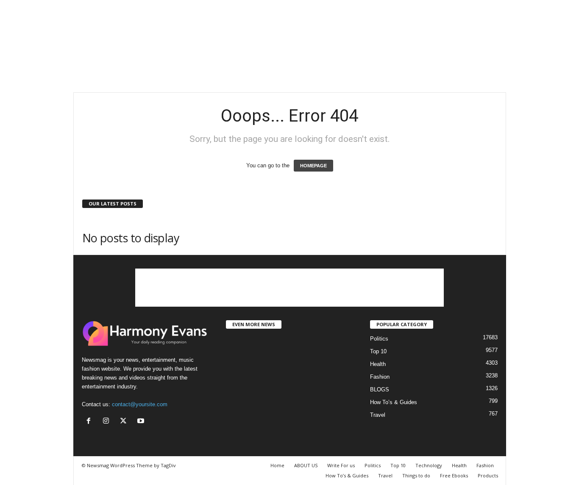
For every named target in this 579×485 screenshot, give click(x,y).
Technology (428, 465)
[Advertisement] (289, 65)
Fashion (380, 377)
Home (277, 465)
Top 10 (378, 351)
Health (378, 364)
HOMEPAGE (313, 165)
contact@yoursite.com (139, 404)
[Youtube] (142, 421)
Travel (377, 415)
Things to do (416, 475)
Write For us (341, 465)
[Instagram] (108, 421)
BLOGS (379, 389)
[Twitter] (125, 421)
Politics (379, 338)
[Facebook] (90, 421)
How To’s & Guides (393, 402)
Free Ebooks (454, 475)
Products (488, 475)
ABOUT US (305, 465)
